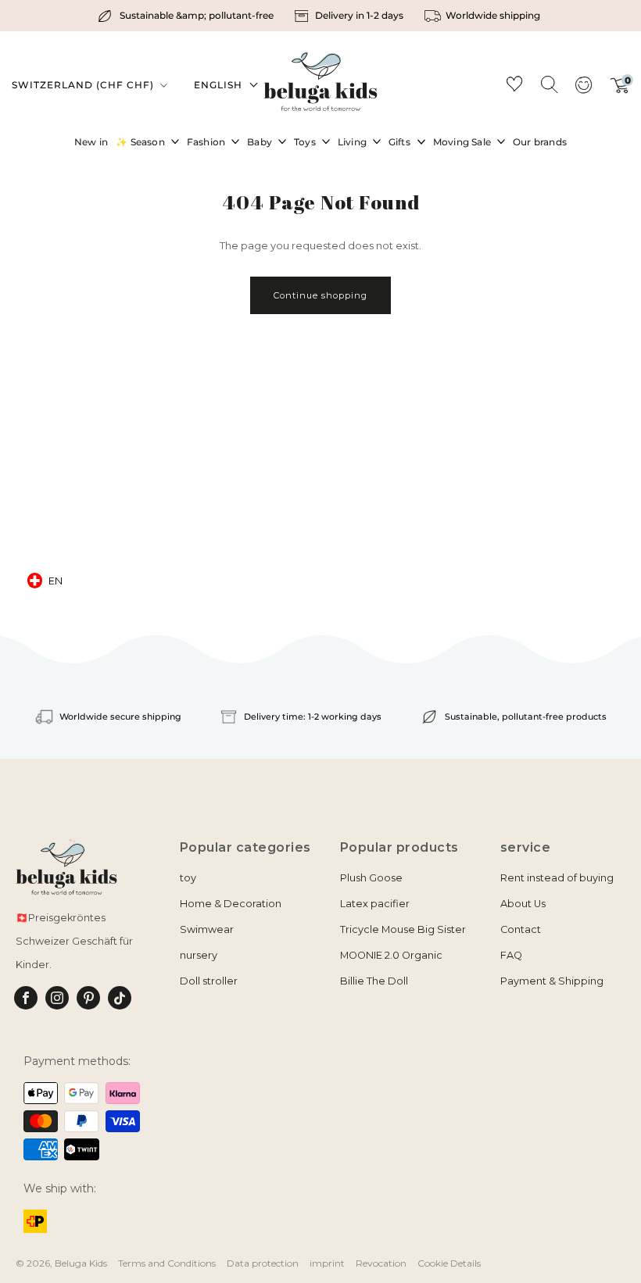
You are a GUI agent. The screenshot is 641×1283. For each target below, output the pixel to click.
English (218, 85)
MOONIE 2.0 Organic (391, 955)
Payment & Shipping (551, 981)
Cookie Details (449, 1263)
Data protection (263, 1263)
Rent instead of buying (557, 878)
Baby (259, 142)
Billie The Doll (374, 981)
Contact (520, 929)
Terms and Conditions (167, 1263)
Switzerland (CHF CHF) (84, 85)
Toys (305, 142)
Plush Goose (371, 878)
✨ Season (140, 142)
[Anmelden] (583, 90)
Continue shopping (320, 295)
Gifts (399, 142)
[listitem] (187, 15)
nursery (198, 955)
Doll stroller (209, 981)
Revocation (381, 1263)
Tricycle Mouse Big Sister (403, 929)
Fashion (206, 142)
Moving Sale (462, 142)
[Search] (549, 83)
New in (91, 142)
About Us (523, 904)
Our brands (540, 142)
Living (352, 142)
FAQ (511, 955)
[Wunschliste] (514, 86)
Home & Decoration (230, 904)
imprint (327, 1263)
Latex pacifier (375, 904)
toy (188, 878)
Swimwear (207, 929)
